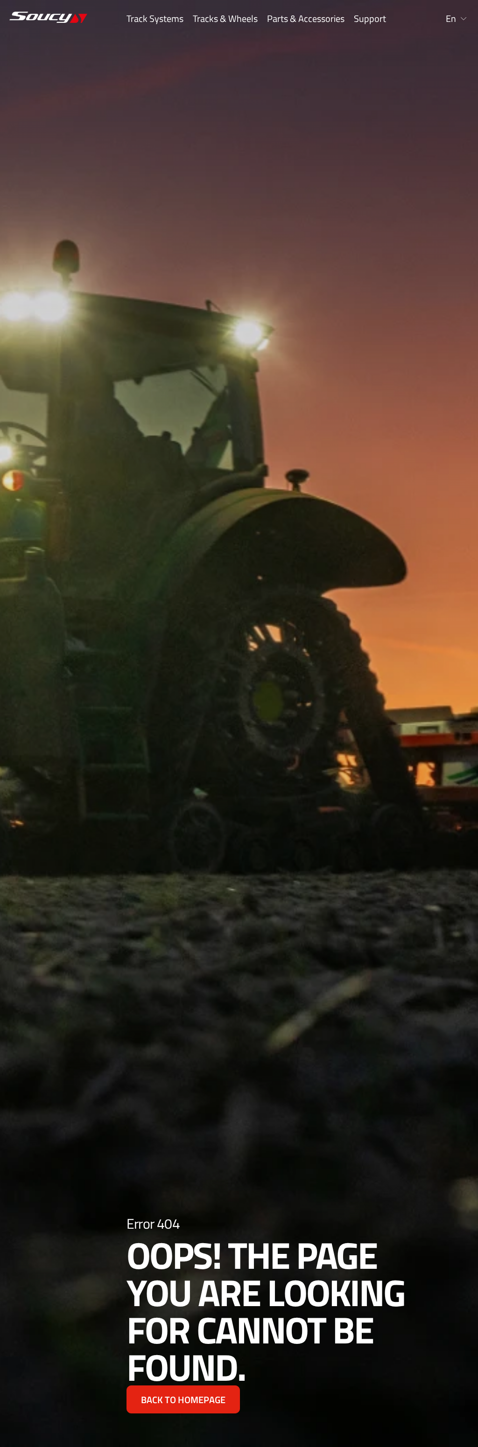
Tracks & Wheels (225, 18)
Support (370, 18)
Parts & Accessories (305, 18)
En (451, 18)
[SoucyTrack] (34, 19)
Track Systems (155, 18)
